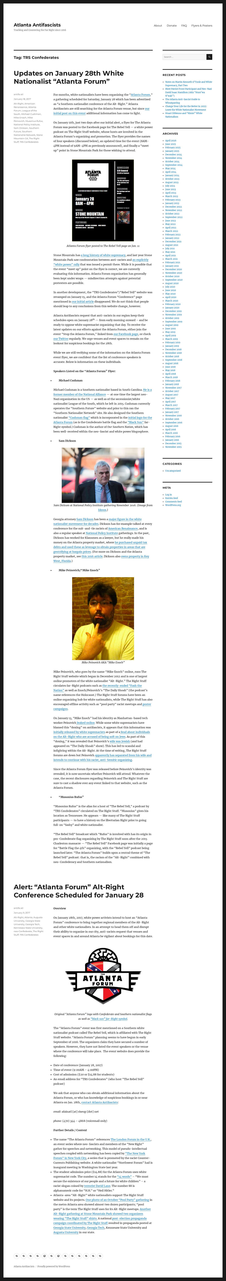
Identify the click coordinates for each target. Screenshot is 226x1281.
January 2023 (172, 203)
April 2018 (170, 373)
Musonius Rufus (34, 121)
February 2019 (172, 342)
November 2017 (173, 387)
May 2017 (170, 398)
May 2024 (170, 168)
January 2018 (172, 384)
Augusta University (65, 1232)
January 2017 (172, 412)
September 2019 (173, 321)
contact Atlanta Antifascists (99, 1102)
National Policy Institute (102, 533)
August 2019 (171, 325)
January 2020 (172, 307)
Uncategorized (173, 470)
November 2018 (173, 353)
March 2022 (171, 231)
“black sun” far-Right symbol (109, 1018)
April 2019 (170, 335)
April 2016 (170, 429)
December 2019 (173, 311)
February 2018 (172, 380)
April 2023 (170, 192)
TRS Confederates (29, 142)
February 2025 (173, 147)
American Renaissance (123, 528)
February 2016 (172, 436)
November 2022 (173, 210)
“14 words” (124, 1176)
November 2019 (173, 314)
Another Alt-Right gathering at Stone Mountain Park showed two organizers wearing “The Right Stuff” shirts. (102, 1213)
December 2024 (173, 154)
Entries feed (171, 498)
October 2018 (172, 356)
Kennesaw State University (28, 927)
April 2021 (170, 255)
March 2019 (171, 339)
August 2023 (171, 182)
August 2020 (172, 283)
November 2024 (173, 158)
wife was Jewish (120, 741)
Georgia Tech (95, 1227)
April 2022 (170, 227)
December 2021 (173, 241)
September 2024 (173, 165)
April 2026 (170, 140)
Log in (168, 494)
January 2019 (172, 346)
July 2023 (170, 185)
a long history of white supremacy (103, 255)
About (158, 25)
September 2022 (173, 217)
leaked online (85, 722)
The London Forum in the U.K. (131, 1139)
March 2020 (171, 300)
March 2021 (171, 259)
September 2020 (173, 279)
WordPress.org (173, 505)
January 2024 (172, 175)
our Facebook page (125, 334)
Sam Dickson (84, 519)
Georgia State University (69, 1227)
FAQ (184, 25)
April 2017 (170, 401)
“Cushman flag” (79, 417)
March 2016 (171, 433)
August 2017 (171, 394)
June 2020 (170, 290)
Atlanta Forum (140, 94)
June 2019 (170, 328)
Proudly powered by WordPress (53, 1266)
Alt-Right (18, 103)
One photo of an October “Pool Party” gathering (117, 1199)
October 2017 (172, 391)
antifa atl (18, 94)
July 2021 (170, 248)
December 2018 (173, 349)
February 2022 (173, 234)
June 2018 (170, 367)
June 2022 (170, 220)
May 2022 (170, 224)
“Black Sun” (136, 422)
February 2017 (172, 408)
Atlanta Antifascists (37, 25)
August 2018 (171, 363)
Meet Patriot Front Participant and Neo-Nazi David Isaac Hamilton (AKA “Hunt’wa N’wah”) (188, 92)
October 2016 (172, 419)
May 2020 (170, 293)
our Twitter (60, 338)
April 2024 (170, 172)
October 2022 (172, 213)
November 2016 (173, 415)
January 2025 (172, 151)
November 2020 (173, 273)
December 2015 (173, 443)
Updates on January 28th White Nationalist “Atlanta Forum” (69, 77)
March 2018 (171, 377)
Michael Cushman (31, 114)
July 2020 (170, 286)
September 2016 (173, 422)
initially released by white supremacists (79, 732)
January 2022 (172, 238)
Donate (172, 25)
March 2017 (171, 405)
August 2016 (171, 426)
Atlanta (28, 917)
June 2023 (170, 189)
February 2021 (172, 262)
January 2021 (172, 266)
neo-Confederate (23, 931)
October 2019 (172, 318)
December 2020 (173, 269)
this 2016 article (92, 556)
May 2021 (170, 252)
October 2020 (172, 276)
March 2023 (171, 196)
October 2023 (172, 179)
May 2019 (170, 332)
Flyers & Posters (201, 25)
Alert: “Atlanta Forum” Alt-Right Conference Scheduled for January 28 (79, 891)
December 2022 (173, 206)
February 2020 (173, 304)
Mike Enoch (20, 117)
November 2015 (173, 447)
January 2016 (172, 440)
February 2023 (172, 199)
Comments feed (173, 501)
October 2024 (172, 161)
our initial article (83, 301)
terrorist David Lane (97, 1186)
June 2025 (170, 144)
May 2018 (170, 370)
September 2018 (173, 360)
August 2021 (171, 245)
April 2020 (170, 297)
